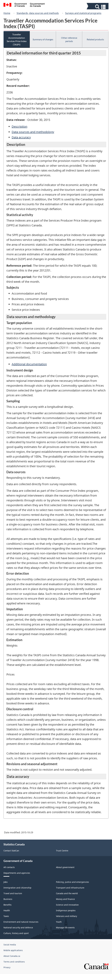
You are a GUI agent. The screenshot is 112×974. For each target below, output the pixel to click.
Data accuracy (21, 137)
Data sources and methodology (33, 132)
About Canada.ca (12, 956)
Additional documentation (29, 364)
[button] (97, 6)
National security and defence (18, 927)
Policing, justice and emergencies (72, 882)
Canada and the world (67, 893)
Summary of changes (43, 39)
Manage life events (65, 927)
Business (8, 899)
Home (7, 13)
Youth (59, 921)
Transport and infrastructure (70, 887)
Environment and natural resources (21, 921)
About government (65, 867)
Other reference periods (69, 39)
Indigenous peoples (66, 910)
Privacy (7, 967)
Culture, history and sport (16, 933)
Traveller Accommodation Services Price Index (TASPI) (17, 39)
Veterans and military (66, 916)
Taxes (6, 916)
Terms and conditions (14, 961)
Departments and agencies (17, 873)
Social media (10, 944)
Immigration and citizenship (17, 887)
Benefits (8, 904)
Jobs (6, 882)
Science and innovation (67, 904)
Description (19, 126)
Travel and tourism (13, 893)
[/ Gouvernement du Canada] (24, 5)
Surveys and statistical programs (83, 13)
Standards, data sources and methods (38, 13)
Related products (95, 39)
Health (7, 910)
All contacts (9, 867)
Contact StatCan (11, 850)
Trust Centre (62, 850)
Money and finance (65, 899)
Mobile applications (13, 950)
